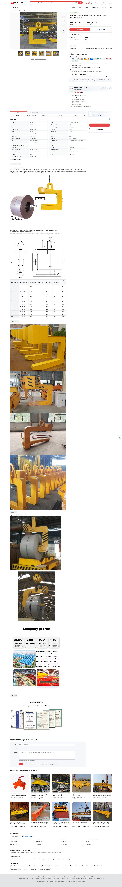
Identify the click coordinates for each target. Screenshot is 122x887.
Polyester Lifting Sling (51, 859)
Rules (111, 7)
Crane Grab (63, 841)
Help (87, 7)
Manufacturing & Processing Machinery (21, 10)
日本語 (76, 878)
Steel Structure (64, 844)
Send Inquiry (80, 29)
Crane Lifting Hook (15, 869)
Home (11, 10)
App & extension (94, 7)
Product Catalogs (30, 836)
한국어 (72, 878)
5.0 (94, 115)
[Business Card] (109, 119)
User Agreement (69, 881)
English (28, 878)
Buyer (79, 7)
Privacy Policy (82, 881)
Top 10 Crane (25, 869)
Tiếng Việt (93, 878)
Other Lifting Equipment (16, 859)
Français (42, 878)
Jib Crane (63, 839)
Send (21, 764)
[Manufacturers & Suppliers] (18, 2)
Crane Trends (34, 869)
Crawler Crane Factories (54, 865)
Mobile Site (92, 876)
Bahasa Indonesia (100, 878)
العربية (68, 878)
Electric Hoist (13, 841)
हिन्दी (80, 878)
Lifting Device (13, 844)
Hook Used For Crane (86, 865)
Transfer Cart (89, 844)
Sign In (71, 106)
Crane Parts (38, 844)
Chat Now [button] (102, 29)
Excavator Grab (39, 841)
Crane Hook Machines (99, 865)
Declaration (75, 881)
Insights (96, 876)
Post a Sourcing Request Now (49, 764)
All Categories (15, 7)
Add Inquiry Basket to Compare (38, 59)
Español (32, 878)
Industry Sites (70, 876)
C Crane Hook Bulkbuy (45, 869)
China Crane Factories (16, 865)
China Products (33, 876)
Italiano (54, 878)
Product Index (85, 876)
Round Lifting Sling (40, 859)
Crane (31, 859)
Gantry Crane (38, 839)
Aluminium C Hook (67, 865)
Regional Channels (77, 876)
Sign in (110, 3)
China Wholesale (55, 876)
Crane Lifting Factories (41, 865)
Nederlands (63, 878)
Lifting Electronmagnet (91, 839)
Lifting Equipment (34, 10)
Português (37, 878)
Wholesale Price (63, 876)
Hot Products (26, 876)
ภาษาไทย (84, 878)
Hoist (26, 859)
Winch (87, 841)
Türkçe (88, 878)
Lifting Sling (41, 10)
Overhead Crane (13, 839)
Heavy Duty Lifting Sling (64, 859)
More (11, 871)
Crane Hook (76, 865)
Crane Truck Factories (28, 865)
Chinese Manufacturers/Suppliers (44, 876)
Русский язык (48, 878)
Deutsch (58, 878)
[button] (82, 115)
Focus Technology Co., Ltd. (52, 881)
